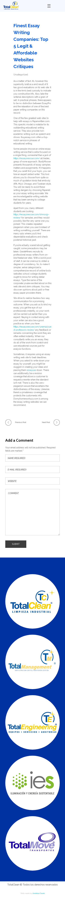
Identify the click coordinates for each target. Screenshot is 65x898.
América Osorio (38, 893)
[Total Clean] (23, 5)
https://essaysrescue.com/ (26, 158)
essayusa (31, 370)
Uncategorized (20, 74)
